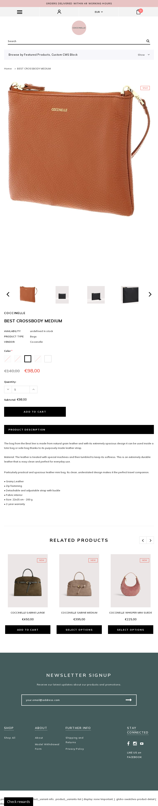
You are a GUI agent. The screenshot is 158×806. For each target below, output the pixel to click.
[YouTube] (142, 743)
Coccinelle (14, 313)
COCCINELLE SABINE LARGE (28, 612)
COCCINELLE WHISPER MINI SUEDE (130, 612)
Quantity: (10, 381)
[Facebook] (128, 743)
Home (8, 68)
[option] (79, 149)
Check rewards (18, 801)
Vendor (9, 341)
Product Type (14, 336)
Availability (12, 331)
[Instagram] (135, 743)
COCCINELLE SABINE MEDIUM (79, 612)
